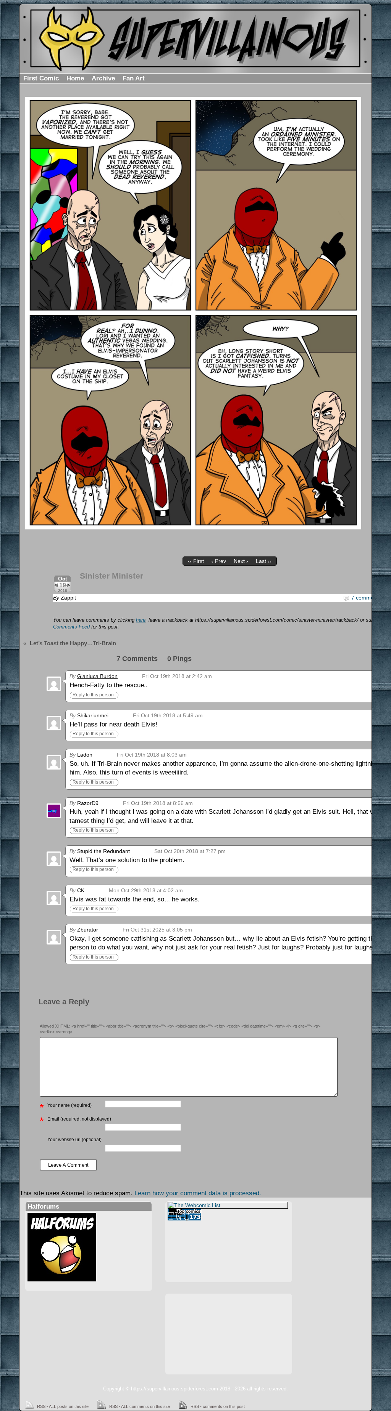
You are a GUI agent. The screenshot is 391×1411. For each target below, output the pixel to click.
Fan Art (134, 78)
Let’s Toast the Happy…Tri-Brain (73, 643)
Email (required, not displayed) (79, 1119)
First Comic (41, 78)
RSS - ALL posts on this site (63, 1406)
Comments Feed (71, 627)
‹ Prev (219, 561)
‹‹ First (196, 561)
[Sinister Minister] (193, 313)
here (140, 620)
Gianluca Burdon (97, 676)
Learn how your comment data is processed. (197, 1193)
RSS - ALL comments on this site (139, 1406)
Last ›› (263, 561)
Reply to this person (93, 694)
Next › (241, 561)
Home (75, 78)
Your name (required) (69, 1105)
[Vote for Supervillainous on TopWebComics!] (228, 1214)
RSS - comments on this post (218, 1406)
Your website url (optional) (74, 1139)
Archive (103, 78)
